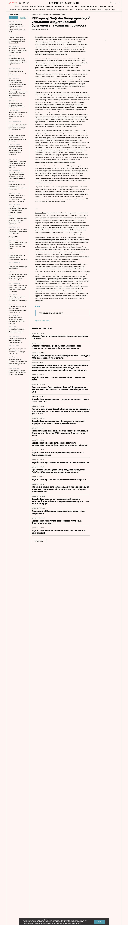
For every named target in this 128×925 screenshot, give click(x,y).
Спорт (86, 9)
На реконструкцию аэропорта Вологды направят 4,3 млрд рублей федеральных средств (17, 83)
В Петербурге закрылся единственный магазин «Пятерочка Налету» (16, 331)
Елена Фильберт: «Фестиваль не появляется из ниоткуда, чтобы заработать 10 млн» (18, 209)
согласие (51, 921)
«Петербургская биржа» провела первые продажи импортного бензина (17, 372)
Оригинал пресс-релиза (43, 321)
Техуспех (107, 9)
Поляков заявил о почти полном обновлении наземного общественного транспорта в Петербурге (18, 198)
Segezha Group (40, 213)
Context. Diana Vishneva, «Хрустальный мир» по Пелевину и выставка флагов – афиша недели (17, 175)
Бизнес (17, 6)
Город (71, 9)
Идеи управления (62, 9)
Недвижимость (59, 6)
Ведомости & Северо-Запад (89, 6)
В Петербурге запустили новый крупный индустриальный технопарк (18, 299)
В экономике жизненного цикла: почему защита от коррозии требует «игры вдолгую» (17, 164)
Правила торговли (39, 9)
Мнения (110, 6)
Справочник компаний (24, 9)
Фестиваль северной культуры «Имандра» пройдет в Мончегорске (16, 105)
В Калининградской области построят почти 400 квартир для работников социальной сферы (17, 28)
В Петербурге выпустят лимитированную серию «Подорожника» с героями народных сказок (18, 61)
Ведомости (12, 9)
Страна (100, 9)
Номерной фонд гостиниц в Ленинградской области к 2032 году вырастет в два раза (18, 94)
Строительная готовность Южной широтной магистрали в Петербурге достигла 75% (17, 350)
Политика (33, 6)
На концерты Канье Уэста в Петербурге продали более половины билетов (18, 50)
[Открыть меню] (119, 3)
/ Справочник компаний (47, 14)
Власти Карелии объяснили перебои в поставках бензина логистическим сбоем (18, 245)
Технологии (49, 6)
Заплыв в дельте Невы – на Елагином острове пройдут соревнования (18, 266)
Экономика (24, 6)
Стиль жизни (69, 6)
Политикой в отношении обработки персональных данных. (62, 923)
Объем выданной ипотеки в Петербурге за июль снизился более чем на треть (18, 115)
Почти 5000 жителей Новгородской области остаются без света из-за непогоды (17, 320)
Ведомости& (79, 9)
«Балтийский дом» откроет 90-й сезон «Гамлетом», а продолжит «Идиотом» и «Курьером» (18, 288)
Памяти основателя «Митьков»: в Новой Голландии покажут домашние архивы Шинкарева (15, 150)
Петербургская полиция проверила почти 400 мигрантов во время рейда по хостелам (17, 138)
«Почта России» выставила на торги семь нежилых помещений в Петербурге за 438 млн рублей (18, 126)
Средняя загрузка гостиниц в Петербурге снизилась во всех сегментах (18, 231)
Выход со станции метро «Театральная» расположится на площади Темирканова (18, 187)
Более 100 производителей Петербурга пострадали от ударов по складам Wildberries (18, 221)
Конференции (50, 9)
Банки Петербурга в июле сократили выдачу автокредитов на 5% (17, 340)
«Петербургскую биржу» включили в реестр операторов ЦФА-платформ (18, 257)
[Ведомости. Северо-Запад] (71, 2)
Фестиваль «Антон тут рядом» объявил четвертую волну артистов (18, 73)
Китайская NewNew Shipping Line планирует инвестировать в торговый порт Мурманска (18, 309)
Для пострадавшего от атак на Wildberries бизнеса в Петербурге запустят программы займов (18, 277)
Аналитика (93, 9)
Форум (77, 6)
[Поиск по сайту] (115, 3)
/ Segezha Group (60, 14)
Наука (114, 9)
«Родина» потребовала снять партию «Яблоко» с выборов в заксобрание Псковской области (17, 40)
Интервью (103, 6)
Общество (41, 6)
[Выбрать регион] (111, 3)
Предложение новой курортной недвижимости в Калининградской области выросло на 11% (18, 362)
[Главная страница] (56, 2)
